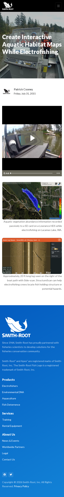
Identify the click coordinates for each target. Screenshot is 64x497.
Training (6, 419)
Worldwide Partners (13, 446)
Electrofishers (10, 385)
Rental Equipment (12, 425)
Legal (5, 453)
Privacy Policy (21, 486)
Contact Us (8, 459)
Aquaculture (9, 398)
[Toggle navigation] (58, 6)
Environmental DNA (13, 392)
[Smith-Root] (8, 5)
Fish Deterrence (11, 404)
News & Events (10, 440)
